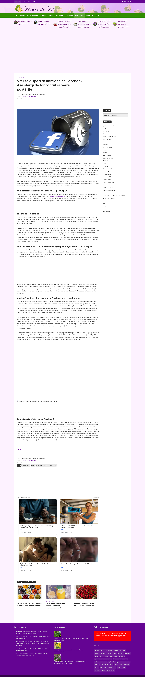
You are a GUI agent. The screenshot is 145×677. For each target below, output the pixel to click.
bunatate (103, 653)
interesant (39, 465)
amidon (97, 650)
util (55, 465)
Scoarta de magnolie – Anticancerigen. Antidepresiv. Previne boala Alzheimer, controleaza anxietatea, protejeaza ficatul (104, 23)
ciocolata (120, 653)
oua (103, 662)
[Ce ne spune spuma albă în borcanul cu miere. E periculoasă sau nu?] (58, 592)
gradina (97, 659)
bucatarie (122, 650)
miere (125, 659)
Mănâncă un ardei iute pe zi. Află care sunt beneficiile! (85, 604)
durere (101, 656)
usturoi (110, 667)
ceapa (114, 653)
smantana (127, 664)
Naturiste (43, 15)
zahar (103, 670)
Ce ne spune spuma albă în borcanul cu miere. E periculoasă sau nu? (56, 605)
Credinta (89, 15)
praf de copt (126, 662)
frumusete (122, 656)
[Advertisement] (72, 51)
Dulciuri (59, 15)
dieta (96, 656)
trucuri (96, 667)
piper (114, 662)
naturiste (97, 662)
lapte (120, 659)
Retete (51, 15)
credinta (127, 653)
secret (116, 664)
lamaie (115, 659)
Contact (98, 15)
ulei (101, 667)
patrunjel (108, 662)
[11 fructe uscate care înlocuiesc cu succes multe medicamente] (29, 592)
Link (77, 427)
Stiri (16, 15)
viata (124, 667)
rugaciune (97, 664)
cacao (109, 653)
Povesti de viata (32, 15)
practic (119, 662)
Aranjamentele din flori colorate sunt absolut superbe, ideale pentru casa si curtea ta (24, 22)
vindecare (97, 670)
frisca (115, 656)
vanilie (119, 667)
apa (102, 650)
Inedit (22, 15)
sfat (51, 465)
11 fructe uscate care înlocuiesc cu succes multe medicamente (29, 604)
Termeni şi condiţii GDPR (28, 1)
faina (106, 656)
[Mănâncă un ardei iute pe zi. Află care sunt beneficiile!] (86, 592)
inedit (32, 465)
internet (46, 465)
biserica (116, 650)
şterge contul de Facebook (58, 196)
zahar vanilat (110, 670)
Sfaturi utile (79, 15)
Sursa (19, 449)
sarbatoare (105, 664)
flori (111, 656)
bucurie (97, 653)
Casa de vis (68, 15)
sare (111, 664)
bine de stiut (26, 465)
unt (105, 667)
